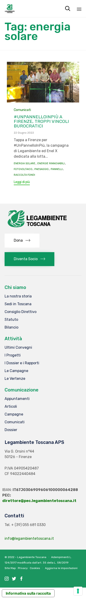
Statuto (11, 319)
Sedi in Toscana (18, 304)
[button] (22, 182)
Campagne (14, 414)
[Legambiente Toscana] (10, 8)
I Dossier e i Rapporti (22, 363)
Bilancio (11, 327)
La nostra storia (18, 296)
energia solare (24, 163)
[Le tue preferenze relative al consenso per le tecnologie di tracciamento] (78, 591)
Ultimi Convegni (18, 347)
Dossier (11, 430)
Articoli (11, 406)
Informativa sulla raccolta (28, 593)
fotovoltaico (23, 169)
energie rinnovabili (51, 163)
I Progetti (13, 355)
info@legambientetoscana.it (29, 538)
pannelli (57, 169)
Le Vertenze (15, 378)
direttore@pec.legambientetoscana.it (39, 501)
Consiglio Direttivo (20, 312)
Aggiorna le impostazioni (61, 568)
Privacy (23, 568)
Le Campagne (16, 371)
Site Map (10, 568)
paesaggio (41, 169)
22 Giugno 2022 (24, 132)
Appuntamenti (17, 399)
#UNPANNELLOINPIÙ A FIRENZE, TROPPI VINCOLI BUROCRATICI (41, 121)
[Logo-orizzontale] (37, 228)
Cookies (35, 568)
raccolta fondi (24, 175)
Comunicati (22, 110)
